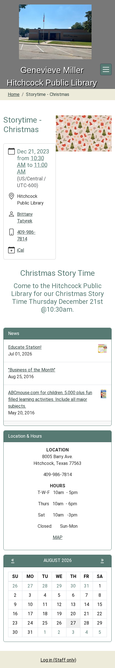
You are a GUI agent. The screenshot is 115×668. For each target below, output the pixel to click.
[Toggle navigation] (106, 69)
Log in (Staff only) (58, 660)
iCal (20, 250)
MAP (58, 537)
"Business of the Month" (31, 370)
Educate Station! (25, 347)
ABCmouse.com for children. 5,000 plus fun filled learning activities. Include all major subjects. (50, 399)
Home (14, 94)
